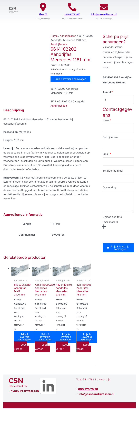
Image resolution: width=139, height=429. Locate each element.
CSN (15, 380)
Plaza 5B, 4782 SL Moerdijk (92, 379)
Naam (106, 120)
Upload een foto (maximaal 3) (112, 219)
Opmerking (109, 187)
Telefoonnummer (113, 170)
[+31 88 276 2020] (72, 7)
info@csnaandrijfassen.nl (103, 14)
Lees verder (20, 346)
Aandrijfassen (68, 35)
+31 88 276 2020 (72, 14)
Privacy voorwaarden (23, 390)
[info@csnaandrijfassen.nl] (104, 7)
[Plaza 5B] (43, 7)
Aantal (107, 92)
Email (106, 154)
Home (54, 35)
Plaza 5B (43, 14)
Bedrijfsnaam (110, 137)
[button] (118, 247)
